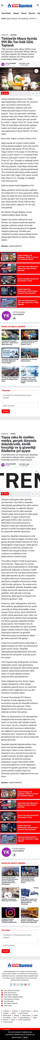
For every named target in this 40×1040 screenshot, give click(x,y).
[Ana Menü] (2, 5)
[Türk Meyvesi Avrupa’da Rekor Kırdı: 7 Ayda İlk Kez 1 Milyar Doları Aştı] (10, 334)
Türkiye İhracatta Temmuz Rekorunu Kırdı (29, 360)
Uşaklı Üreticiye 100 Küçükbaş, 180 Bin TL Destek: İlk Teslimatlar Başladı (20, 19)
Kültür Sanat (7, 1015)
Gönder (5, 411)
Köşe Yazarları (23, 1013)
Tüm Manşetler (9, 1001)
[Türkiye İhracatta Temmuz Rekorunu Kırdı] (29, 353)
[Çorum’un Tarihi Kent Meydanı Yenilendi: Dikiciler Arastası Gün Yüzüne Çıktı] (29, 912)
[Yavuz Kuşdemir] (6, 316)
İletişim (5, 1020)
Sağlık (36, 1015)
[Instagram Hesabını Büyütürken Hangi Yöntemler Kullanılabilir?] (10, 912)
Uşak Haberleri (25, 1017)
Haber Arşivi (8, 1006)
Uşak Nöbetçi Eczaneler (12, 990)
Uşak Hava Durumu (10, 993)
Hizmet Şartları (8, 1022)
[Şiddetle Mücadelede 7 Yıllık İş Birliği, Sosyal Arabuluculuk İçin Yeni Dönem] (29, 871)
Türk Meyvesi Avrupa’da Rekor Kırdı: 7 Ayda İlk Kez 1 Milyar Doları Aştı (10, 342)
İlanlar (14, 1013)
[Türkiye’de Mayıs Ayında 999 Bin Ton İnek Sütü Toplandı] (20, 79)
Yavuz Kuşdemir (18, 314)
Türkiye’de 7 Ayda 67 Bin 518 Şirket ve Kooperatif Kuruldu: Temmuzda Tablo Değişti (29, 380)
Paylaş (6, 93)
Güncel (23, 13)
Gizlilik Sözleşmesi (24, 1020)
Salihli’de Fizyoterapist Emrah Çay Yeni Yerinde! (9, 900)
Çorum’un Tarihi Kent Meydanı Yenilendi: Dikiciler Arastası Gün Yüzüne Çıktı (29, 920)
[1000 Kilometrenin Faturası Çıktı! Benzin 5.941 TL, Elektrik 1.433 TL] (29, 334)
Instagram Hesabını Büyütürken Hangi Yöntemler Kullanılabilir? (9, 920)
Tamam (25, 1037)
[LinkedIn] (21, 984)
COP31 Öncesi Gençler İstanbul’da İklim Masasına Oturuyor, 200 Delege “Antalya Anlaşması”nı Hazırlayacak (10, 881)
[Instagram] (18, 984)
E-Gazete (6, 1011)
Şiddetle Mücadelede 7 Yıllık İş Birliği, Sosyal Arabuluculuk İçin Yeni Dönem (28, 880)
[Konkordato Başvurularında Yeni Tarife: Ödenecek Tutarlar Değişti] (10, 353)
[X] (14, 984)
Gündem (6, 1013)
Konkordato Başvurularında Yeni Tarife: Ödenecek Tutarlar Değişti (10, 361)
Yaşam (35, 1017)
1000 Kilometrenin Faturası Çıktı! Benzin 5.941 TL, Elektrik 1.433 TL (29, 342)
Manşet (16, 13)
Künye (13, 1020)
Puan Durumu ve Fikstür (11, 999)
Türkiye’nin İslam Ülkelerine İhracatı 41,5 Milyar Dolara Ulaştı (10, 379)
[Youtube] (25, 984)
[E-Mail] (14, 318)
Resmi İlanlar (6, 13)
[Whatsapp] (29, 984)
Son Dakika (7, 1017)
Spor (15, 1017)
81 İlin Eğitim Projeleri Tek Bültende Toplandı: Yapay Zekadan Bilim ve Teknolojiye (29, 901)
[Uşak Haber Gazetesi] (20, 5)
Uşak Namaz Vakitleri (11, 995)
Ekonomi (32, 13)
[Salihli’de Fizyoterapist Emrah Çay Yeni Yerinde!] (10, 893)
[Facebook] (11, 984)
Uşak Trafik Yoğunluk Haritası (13, 997)
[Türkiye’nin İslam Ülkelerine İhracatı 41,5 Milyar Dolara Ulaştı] (10, 371)
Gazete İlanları (25, 1011)
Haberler (4, 35)
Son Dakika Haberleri (11, 1003)
